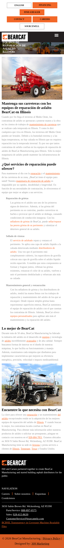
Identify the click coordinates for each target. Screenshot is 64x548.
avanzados (31, 341)
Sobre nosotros (22, 493)
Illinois (40, 422)
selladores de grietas (20, 221)
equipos (45, 337)
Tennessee (25, 448)
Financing (45, 5)
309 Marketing (40, 543)
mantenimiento (53, 173)
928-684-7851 (35, 437)
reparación (36, 173)
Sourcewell (32, 26)
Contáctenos (8, 498)
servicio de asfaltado (23, 240)
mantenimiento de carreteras (42, 124)
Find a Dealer (32, 12)
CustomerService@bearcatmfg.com (25, 518)
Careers (45, 19)
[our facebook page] (10, 481)
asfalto (8, 341)
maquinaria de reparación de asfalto (33, 181)
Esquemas (40, 493)
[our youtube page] (4, 481)
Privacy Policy (52, 538)
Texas (34, 448)
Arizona (36, 445)
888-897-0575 (29, 510)
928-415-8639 (20, 514)
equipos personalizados (21, 316)
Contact (19, 19)
